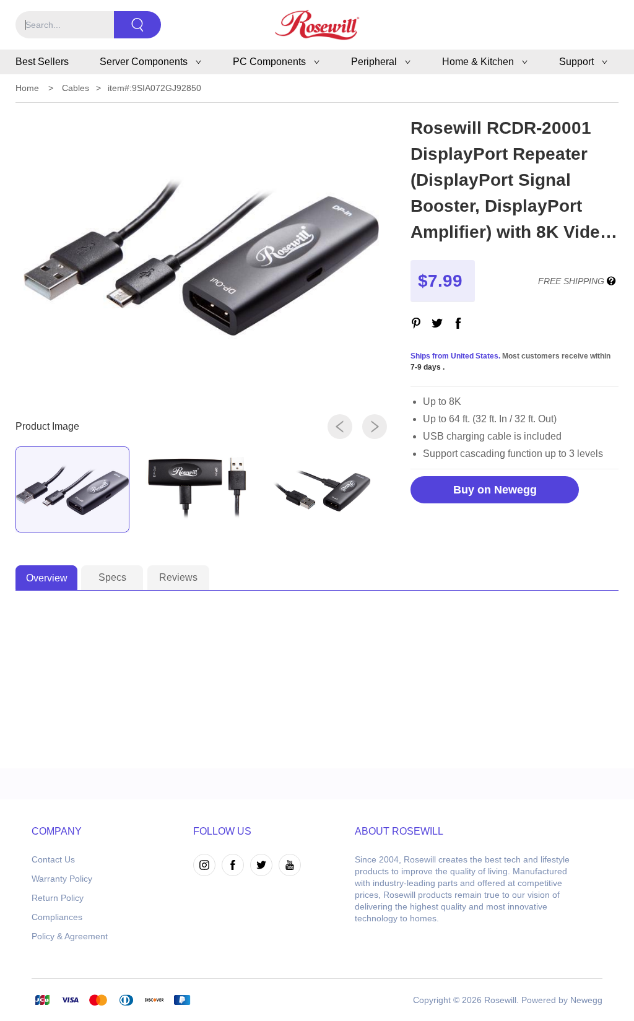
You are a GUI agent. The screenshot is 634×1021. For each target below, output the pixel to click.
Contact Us (53, 859)
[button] (340, 426)
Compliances (57, 917)
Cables (75, 88)
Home (27, 88)
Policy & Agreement (70, 936)
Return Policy (58, 898)
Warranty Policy (62, 879)
